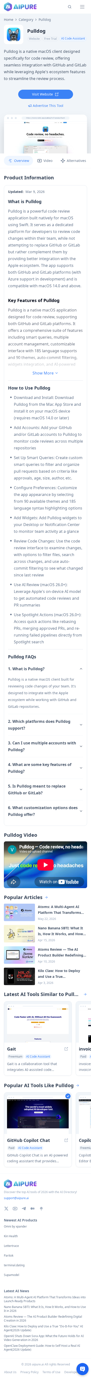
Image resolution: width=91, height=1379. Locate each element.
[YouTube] (15, 1208)
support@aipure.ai (16, 1198)
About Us (10, 1372)
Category (26, 19)
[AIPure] (20, 6)
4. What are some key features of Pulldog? (39, 768)
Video (47, 160)
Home (8, 19)
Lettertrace (11, 1246)
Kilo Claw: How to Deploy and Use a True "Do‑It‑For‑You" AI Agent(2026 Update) (43, 1328)
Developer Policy (75, 1372)
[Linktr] (41, 1208)
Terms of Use (51, 1372)
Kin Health (11, 1236)
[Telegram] (23, 1208)
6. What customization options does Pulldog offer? (43, 811)
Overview (21, 160)
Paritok (8, 1256)
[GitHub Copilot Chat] (38, 1116)
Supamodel (11, 1275)
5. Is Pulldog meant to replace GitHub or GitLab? (37, 789)
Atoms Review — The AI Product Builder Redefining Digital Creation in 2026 (43, 1319)
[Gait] (38, 1025)
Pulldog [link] (45, 19)
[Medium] (32, 1208)
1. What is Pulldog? (26, 668)
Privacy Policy (29, 1372)
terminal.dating (14, 1265)
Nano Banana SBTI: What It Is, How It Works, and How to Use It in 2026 (45, 1309)
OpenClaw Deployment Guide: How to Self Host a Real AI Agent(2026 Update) (42, 1348)
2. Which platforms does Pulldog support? (39, 725)
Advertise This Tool (48, 105)
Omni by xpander (15, 1226)
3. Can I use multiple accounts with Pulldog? (42, 746)
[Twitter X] (6, 1208)
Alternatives (76, 160)
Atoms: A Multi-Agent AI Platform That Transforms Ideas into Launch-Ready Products (45, 1299)
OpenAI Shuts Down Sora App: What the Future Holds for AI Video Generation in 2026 (44, 1338)
